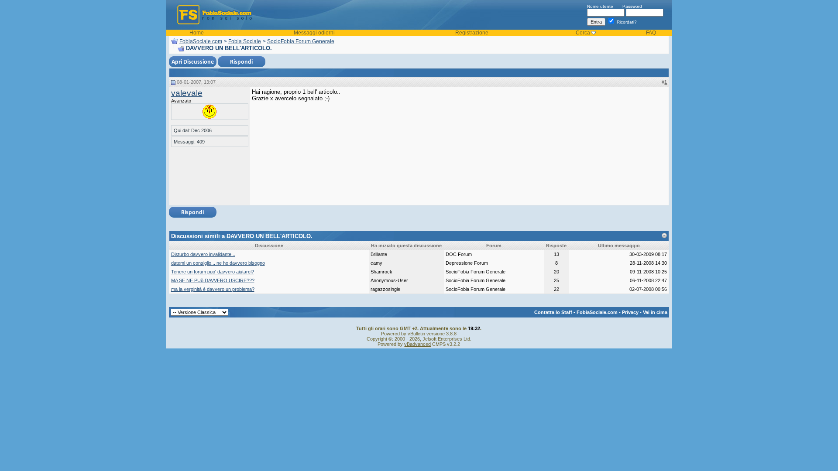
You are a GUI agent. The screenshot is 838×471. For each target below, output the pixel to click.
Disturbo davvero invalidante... (203, 254)
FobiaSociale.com (200, 41)
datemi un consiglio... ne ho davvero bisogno (218, 263)
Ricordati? (626, 22)
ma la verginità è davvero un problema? (212, 289)
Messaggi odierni (314, 33)
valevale (187, 93)
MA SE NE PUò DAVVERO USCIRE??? (212, 280)
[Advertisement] (601, 143)
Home (196, 33)
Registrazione (471, 33)
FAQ (651, 33)
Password (632, 6)
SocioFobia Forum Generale (300, 41)
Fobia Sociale (244, 41)
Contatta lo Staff (553, 312)
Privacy (630, 312)
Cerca (583, 33)
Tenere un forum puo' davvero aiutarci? (212, 271)
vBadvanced (417, 344)
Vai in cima (655, 312)
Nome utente (600, 6)
